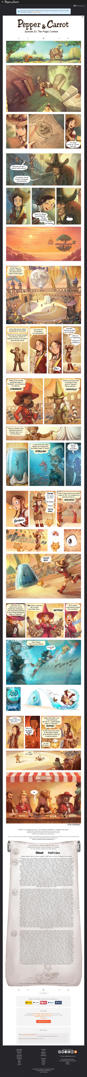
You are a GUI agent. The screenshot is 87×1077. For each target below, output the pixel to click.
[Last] (68, 38)
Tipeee (43, 1061)
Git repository (43, 1018)
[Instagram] (69, 1052)
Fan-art (19, 1054)
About (19, 1063)
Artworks (19, 1052)
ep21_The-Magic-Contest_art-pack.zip (46, 1013)
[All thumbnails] (43, 38)
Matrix (67, 1062)
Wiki (43, 1050)
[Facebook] (66, 1052)
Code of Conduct (43, 1072)
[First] (19, 38)
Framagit (43, 1049)
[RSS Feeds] (75, 1052)
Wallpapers (43, 1055)
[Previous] (27, 38)
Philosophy (19, 1055)
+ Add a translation (36, 12)
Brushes (43, 1054)
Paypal (43, 1063)
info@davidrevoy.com (70, 1056)
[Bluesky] (63, 1052)
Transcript (44, 993)
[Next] (59, 38)
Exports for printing (43, 1016)
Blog (19, 1061)
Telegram (67, 1063)
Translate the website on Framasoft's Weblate (43, 1069)
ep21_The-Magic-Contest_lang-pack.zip (48, 1015)
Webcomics (19, 1050)
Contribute (19, 1058)
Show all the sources (43, 1021)
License (19, 1064)
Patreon (43, 1060)
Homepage (19, 1049)
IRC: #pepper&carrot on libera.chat (67, 1060)
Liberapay (43, 1058)
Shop (19, 1060)
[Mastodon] (59, 1052)
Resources (19, 1057)
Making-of (43, 1052)
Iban (43, 1064)
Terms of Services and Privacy (43, 1070)
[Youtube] (72, 1052)
